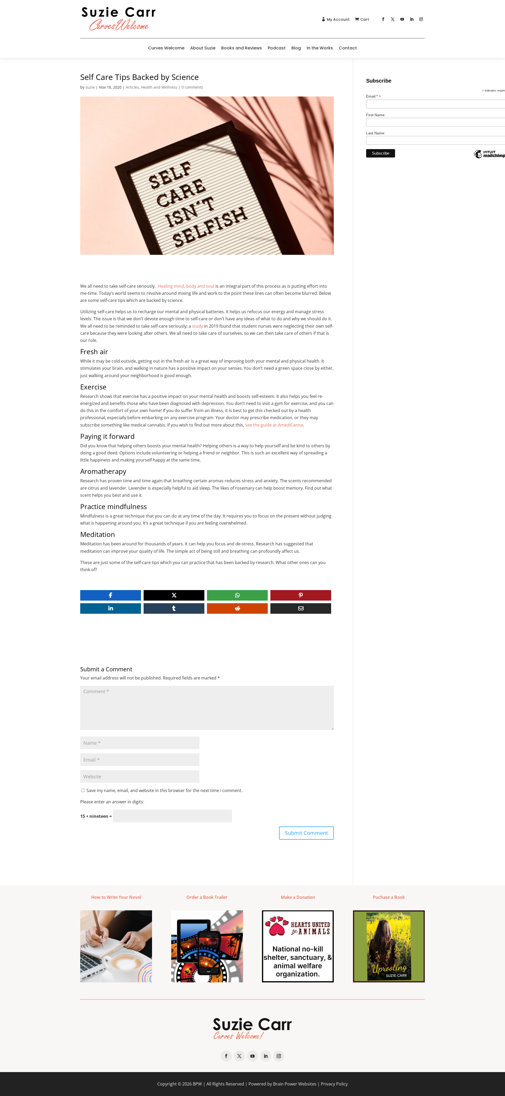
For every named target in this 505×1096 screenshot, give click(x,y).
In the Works (320, 48)
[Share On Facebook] (110, 595)
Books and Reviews (241, 48)
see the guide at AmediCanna (274, 425)
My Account (338, 19)
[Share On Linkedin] (110, 608)
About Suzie (202, 48)
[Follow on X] (392, 19)
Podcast (277, 48)
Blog (296, 48)
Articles (132, 87)
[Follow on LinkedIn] (411, 19)
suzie (90, 87)
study (197, 326)
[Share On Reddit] (237, 608)
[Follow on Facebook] (383, 19)
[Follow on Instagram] (421, 19)
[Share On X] (174, 595)
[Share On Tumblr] (174, 608)
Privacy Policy (334, 1084)
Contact (348, 48)
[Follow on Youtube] (402, 19)
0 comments (192, 87)
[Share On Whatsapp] (237, 595)
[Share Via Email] (300, 608)
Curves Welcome (166, 48)
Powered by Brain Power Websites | (285, 1084)
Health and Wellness (159, 87)
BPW (197, 1084)
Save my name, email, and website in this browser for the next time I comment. (165, 790)
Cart (364, 19)
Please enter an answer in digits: (112, 802)
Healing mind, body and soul (186, 286)
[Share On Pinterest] (300, 595)
